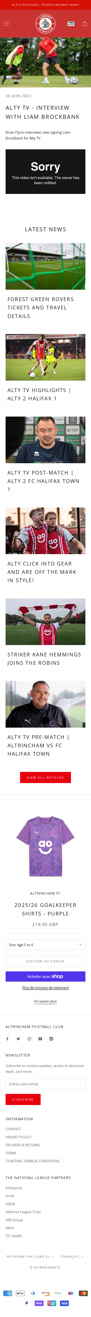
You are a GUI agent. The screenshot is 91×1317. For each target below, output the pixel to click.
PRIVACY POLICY (19, 1137)
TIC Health (14, 1235)
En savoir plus (45, 1001)
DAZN (10, 1203)
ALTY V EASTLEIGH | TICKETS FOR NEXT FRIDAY (45, 4)
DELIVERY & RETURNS (23, 1145)
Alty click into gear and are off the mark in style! (41, 572)
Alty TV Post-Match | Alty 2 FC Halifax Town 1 (43, 481)
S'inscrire (23, 1099)
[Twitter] (18, 1038)
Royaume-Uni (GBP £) (28, 1256)
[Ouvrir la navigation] (6, 24)
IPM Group (14, 1219)
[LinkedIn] (51, 1038)
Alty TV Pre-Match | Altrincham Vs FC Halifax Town (38, 745)
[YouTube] (40, 1038)
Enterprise (14, 1187)
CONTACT (13, 1129)
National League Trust (23, 1211)
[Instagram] (29, 1038)
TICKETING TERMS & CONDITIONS (33, 1161)
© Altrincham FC (45, 1267)
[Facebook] (7, 1038)
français (70, 1256)
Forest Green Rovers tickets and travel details (40, 307)
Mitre (10, 1227)
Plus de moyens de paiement (45, 987)
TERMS (11, 1153)
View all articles (45, 777)
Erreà (10, 1195)
